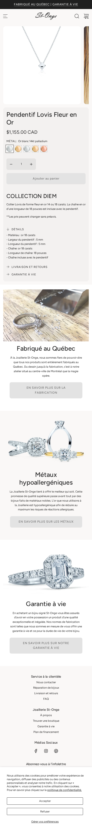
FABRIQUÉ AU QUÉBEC (32, 4)
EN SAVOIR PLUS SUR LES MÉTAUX (46, 521)
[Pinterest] (56, 751)
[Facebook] (36, 751)
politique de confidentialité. (64, 790)
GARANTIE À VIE (65, 4)
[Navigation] (5, 16)
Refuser (45, 811)
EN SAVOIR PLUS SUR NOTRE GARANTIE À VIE (46, 645)
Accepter (45, 801)
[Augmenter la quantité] (31, 164)
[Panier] (86, 16)
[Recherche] (77, 16)
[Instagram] (46, 751)
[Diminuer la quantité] (11, 164)
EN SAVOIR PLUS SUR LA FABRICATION (46, 390)
